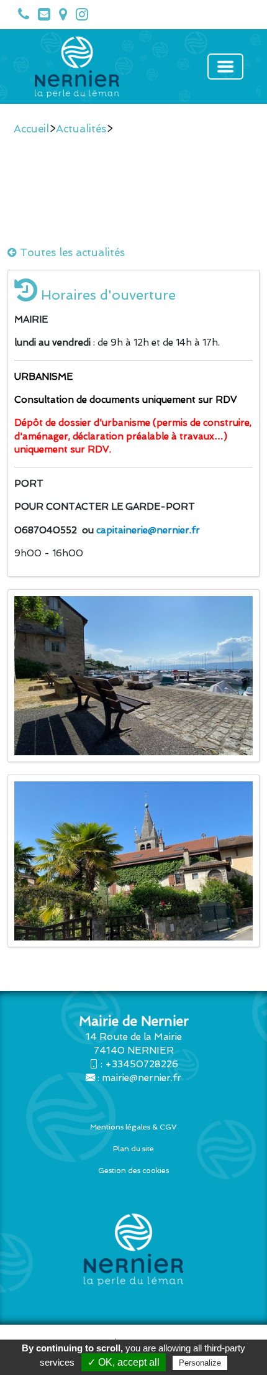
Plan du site (133, 1148)
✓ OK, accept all (124, 1362)
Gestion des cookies (133, 1170)
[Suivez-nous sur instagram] (79, 16)
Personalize (200, 1363)
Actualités (81, 128)
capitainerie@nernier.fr (148, 530)
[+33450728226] (20, 16)
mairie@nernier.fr (141, 1077)
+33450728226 (141, 1064)
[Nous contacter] (41, 16)
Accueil (31, 128)
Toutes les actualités (71, 252)
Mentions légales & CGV (133, 1127)
